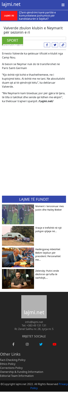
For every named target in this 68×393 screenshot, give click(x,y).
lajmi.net (11, 4)
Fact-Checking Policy (12, 360)
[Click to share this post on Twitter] (54, 45)
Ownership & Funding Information (21, 372)
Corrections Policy (11, 368)
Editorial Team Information (17, 376)
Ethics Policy (7, 364)
